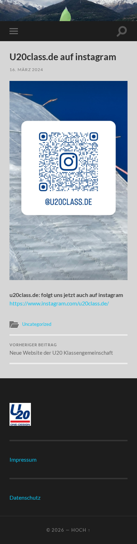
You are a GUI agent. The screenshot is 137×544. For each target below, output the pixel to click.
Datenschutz (24, 497)
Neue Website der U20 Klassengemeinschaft (61, 349)
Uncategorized (36, 324)
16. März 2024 (26, 69)
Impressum (23, 459)
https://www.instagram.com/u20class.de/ (59, 303)
